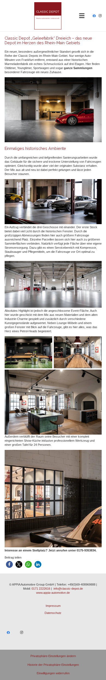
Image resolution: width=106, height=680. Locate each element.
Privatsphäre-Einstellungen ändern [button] (53, 656)
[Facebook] (94, 16)
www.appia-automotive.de (53, 592)
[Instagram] (100, 16)
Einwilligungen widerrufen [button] (53, 673)
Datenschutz (53, 612)
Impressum (53, 605)
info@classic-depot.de (68, 588)
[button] (82, 16)
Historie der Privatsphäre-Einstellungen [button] (53, 664)
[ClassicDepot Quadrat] (47, 15)
